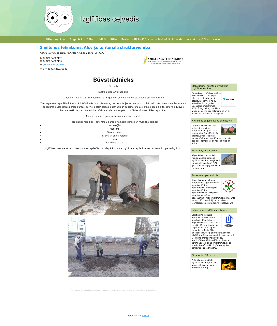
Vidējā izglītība (107, 39)
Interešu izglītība (198, 39)
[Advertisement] (213, 63)
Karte (216, 39)
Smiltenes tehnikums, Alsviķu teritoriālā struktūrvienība (95, 47)
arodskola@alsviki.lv (54, 64)
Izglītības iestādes (54, 39)
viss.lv (145, 315)
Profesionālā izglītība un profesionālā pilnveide (152, 39)
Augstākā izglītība (81, 39)
